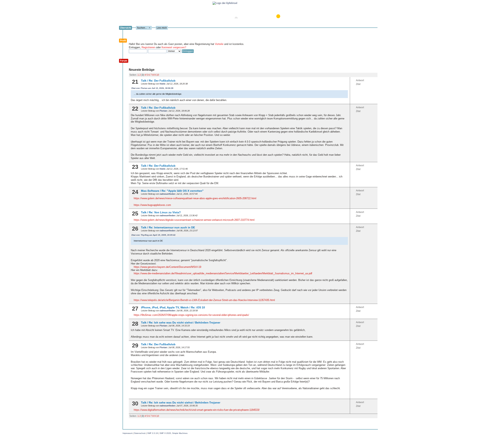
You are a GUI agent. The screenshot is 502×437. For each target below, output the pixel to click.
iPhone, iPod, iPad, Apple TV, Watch (165, 307)
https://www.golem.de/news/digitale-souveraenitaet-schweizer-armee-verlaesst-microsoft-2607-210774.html (194, 219)
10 (157, 75)
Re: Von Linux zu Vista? (165, 212)
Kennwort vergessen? (174, 47)
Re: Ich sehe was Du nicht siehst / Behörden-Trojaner (184, 322)
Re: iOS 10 (198, 307)
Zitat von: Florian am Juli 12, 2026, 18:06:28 (152, 88)
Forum (123, 60)
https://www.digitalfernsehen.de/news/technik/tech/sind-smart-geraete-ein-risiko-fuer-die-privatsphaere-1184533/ (197, 409)
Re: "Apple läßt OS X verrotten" (183, 190)
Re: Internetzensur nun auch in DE (172, 227)
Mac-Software (150, 190)
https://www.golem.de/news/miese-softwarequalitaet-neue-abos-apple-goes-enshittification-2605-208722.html (195, 198)
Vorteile (219, 44)
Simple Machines (179, 433)
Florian (163, 111)
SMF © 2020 (165, 433)
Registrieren (148, 47)
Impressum (127, 433)
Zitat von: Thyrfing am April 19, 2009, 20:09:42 (153, 235)
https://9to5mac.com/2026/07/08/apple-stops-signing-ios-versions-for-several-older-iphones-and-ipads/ (191, 314)
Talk (143, 80)
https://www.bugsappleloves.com (152, 205)
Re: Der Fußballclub (162, 80)
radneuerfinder (167, 194)
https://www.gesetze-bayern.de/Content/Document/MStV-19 (167, 266)
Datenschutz (140, 433)
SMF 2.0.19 (152, 433)
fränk (162, 84)
